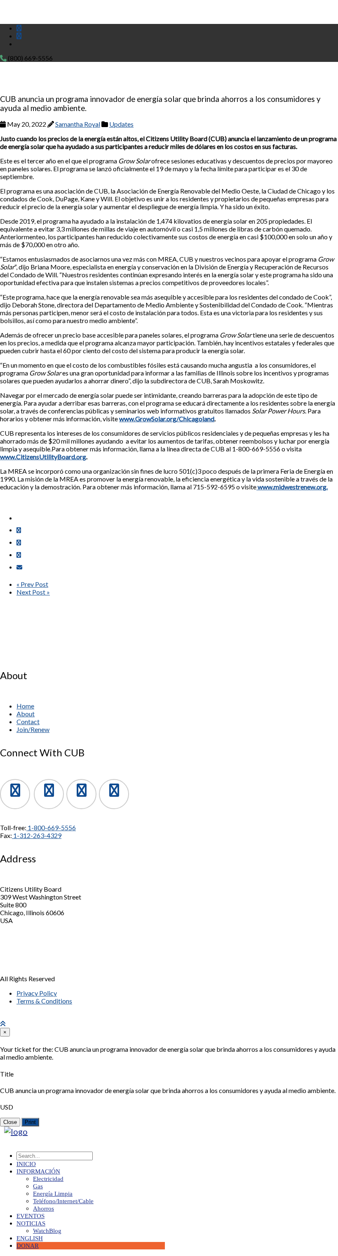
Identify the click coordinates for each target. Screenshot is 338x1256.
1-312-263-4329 (36, 835)
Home (25, 706)
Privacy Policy (36, 993)
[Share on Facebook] (18, 530)
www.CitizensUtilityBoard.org (43, 456)
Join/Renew (32, 729)
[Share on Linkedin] (18, 554)
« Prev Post (32, 584)
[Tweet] (18, 542)
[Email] (19, 567)
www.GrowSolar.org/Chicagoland (166, 419)
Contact (28, 721)
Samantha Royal (77, 124)
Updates (121, 124)
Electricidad (48, 1179)
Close (10, 1122)
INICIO (26, 1164)
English (29, 1238)
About (25, 714)
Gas (38, 1186)
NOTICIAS (30, 1223)
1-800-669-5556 (51, 827)
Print (30, 1122)
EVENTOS (30, 1216)
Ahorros (43, 1208)
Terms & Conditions (44, 1001)
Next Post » (33, 592)
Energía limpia (53, 1193)
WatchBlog (47, 1231)
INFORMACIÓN (38, 1171)
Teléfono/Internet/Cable (63, 1201)
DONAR (27, 1245)
